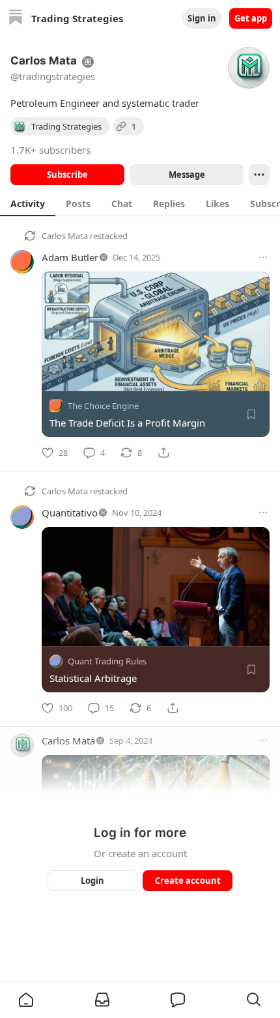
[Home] (15, 18)
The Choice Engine (103, 406)
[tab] (27, 203)
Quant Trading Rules (107, 661)
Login (92, 880)
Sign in (202, 18)
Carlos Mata (65, 236)
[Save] (251, 414)
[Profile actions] (259, 174)
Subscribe (67, 174)
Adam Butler (70, 257)
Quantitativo (70, 512)
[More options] (263, 257)
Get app (250, 18)
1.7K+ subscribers (50, 149)
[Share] (163, 452)
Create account (188, 880)
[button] (26, 999)
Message (187, 174)
